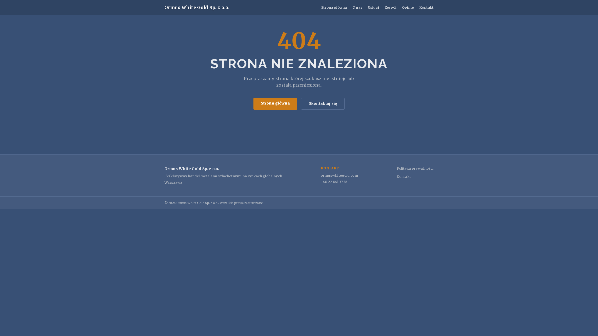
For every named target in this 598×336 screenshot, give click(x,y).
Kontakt (426, 7)
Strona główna (334, 7)
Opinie (408, 7)
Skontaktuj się (323, 103)
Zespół (390, 7)
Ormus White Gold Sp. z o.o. (196, 7)
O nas (357, 7)
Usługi (373, 7)
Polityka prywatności (415, 168)
